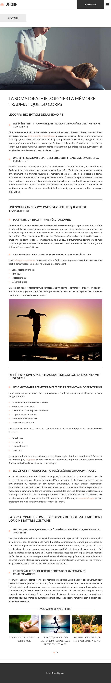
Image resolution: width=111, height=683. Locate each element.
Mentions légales (55, 673)
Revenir (13, 18)
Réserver (90, 4)
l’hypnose (30, 459)
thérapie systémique (24, 260)
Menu (107, 4)
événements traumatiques (41, 135)
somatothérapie (86, 498)
